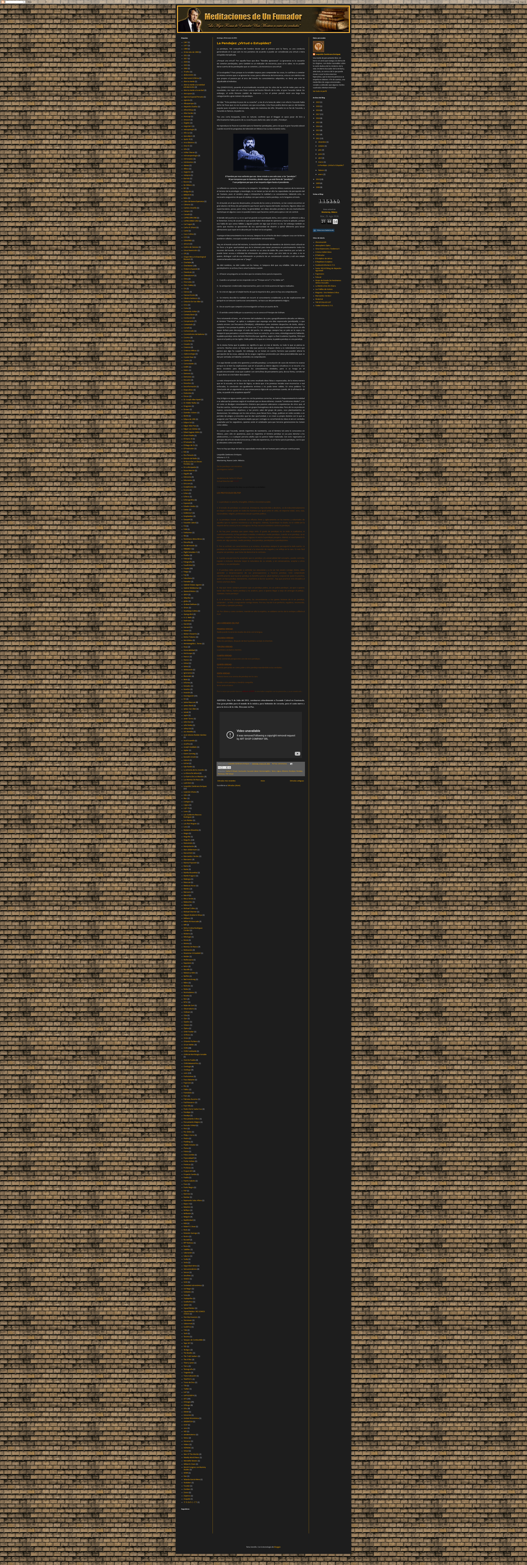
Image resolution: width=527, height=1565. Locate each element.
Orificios (187, 1035)
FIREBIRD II (188, 549)
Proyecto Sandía (190, 1174)
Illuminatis (187, 676)
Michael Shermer (190, 912)
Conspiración (189, 321)
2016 (318, 118)
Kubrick (186, 760)
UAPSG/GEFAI (189, 1396)
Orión (186, 1038)
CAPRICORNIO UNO (191, 221)
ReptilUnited (188, 1220)
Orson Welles (189, 1045)
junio (320, 154)
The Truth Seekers (191, 1356)
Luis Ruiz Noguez (190, 824)
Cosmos (187, 338)
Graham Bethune (190, 604)
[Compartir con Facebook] (227, 767)
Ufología (187, 1402)
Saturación (188, 1253)
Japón (186, 715)
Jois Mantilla (188, 732)
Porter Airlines (189, 1161)
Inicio (263, 781)
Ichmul (186, 663)
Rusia (186, 1246)
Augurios (187, 172)
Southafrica (188, 1302)
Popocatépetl (189, 1158)
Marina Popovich (190, 863)
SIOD (186, 1282)
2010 (318, 179)
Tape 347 (187, 1343)
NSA (185, 999)
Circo (186, 305)
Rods (186, 1230)
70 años (187, 72)
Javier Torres (188, 719)
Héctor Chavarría (190, 634)
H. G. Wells (188, 618)
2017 (185, 59)
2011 (318, 139)
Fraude (186, 569)
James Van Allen (190, 709)
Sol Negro (188, 1289)
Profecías (187, 1168)
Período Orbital (190, 1125)
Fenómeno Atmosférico (193, 539)
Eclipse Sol (188, 423)
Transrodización (190, 1376)
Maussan (187, 882)
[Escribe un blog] (221, 767)
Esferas (186, 497)
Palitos (186, 1090)
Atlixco (186, 169)
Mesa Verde (188, 899)
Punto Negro (189, 1188)
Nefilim (186, 976)
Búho (186, 198)
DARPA (186, 367)
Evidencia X (188, 513)
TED (185, 1347)
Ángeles (187, 123)
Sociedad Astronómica (192, 1285)
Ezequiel (187, 520)
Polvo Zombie (189, 1155)
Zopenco (187, 1496)
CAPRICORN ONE (190, 218)
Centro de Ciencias (191, 247)
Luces (186, 811)
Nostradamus (189, 993)
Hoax (186, 647)
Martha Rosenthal (190, 873)
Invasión (187, 693)
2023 (185, 65)
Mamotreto (188, 843)
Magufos (187, 840)
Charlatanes (188, 266)
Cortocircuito (189, 331)
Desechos (187, 383)
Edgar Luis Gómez (191, 429)
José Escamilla (189, 741)
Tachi (185, 1334)
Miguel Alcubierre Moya (193, 915)
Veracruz (187, 1441)
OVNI (186, 1048)
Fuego (186, 572)
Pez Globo (188, 1132)
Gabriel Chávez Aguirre (193, 585)
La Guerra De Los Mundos (194, 777)
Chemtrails (188, 272)
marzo (321, 162)
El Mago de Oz (189, 445)
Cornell (186, 328)
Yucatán (187, 1486)
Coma (186, 308)
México (186, 905)
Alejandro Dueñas (191, 107)
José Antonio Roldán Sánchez (195, 735)
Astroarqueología (191, 156)
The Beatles (188, 1353)
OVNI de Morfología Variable (195, 1055)
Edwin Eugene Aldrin (192, 432)
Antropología (189, 130)
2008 (318, 187)
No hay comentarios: (280, 764)
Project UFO (188, 1171)
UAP (185, 1392)
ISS (185, 699)
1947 (185, 42)
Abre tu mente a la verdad (194, 90)
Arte (185, 149)
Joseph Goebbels (190, 747)
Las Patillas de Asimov (324, 289)
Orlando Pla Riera (190, 1041)
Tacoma (187, 1337)
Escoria (186, 490)
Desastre (187, 380)
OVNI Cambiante (190, 1051)
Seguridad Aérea (190, 1266)
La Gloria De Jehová (191, 773)
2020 (185, 62)
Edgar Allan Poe (190, 426)
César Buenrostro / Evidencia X (327, 249)
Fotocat (187, 559)
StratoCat (319, 299)
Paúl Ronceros (189, 1103)
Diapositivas (188, 390)
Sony (185, 1295)
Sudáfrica (187, 1327)
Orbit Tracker (189, 1032)
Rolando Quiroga (190, 1233)
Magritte (187, 837)
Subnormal (188, 1324)
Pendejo (299, 771)
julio (320, 150)
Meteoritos (188, 902)
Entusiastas (188, 480)
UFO (185, 1399)
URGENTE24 (188, 1422)
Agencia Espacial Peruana (193, 97)
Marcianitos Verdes (191, 856)
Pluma (186, 1148)
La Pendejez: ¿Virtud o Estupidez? (244, 43)
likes (185, 798)
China (186, 279)
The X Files (188, 1360)
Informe (187, 683)
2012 (185, 55)
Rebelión (187, 1207)
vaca (185, 1428)
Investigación (189, 696)
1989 (185, 49)
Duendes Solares (190, 413)
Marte (186, 869)
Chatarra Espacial (190, 269)
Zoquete (187, 1499)
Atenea (186, 166)
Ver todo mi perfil (320, 91)
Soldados (187, 1292)
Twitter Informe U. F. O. (324, 306)
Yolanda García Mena (192, 1480)
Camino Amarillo (190, 208)
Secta (186, 1263)
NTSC (186, 1002)
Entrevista (187, 477)
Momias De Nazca (191, 947)
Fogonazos (319, 274)
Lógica (279, 771)
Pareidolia (188, 1093)
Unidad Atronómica (191, 1418)
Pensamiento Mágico (192, 1122)
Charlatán (187, 263)
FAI (185, 526)
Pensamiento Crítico (191, 1119)
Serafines (187, 1276)
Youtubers (187, 1483)
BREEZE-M (187, 195)
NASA (186, 966)
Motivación (188, 950)
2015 (318, 122)
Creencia (187, 347)
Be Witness (188, 185)
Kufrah (186, 763)
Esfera (186, 493)
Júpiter (186, 750)
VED (185, 1432)
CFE (185, 254)
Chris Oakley (188, 285)
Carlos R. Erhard (231, 771)
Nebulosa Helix (189, 973)
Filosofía (187, 542)
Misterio (285, 771)
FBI (185, 536)
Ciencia (186, 292)
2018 (318, 110)
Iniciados (187, 686)
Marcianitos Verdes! (323, 296)
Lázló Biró (187, 783)
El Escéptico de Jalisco (323, 259)
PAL (185, 1086)
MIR (185, 925)
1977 (185, 46)
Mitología (187, 937)
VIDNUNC (187, 1448)
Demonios (188, 377)
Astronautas (188, 159)
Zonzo (186, 1493)
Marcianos (188, 860)
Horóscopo (188, 653)
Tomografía (188, 1369)
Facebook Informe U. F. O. (325, 265)
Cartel (186, 231)
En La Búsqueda (190, 467)
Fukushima (188, 578)
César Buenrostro (190, 250)
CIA (185, 289)
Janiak (186, 712)
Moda (186, 940)
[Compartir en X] (224, 767)
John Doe (187, 722)
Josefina (187, 744)
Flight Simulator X (190, 552)
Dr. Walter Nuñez (190, 403)
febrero (321, 170)
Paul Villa (187, 1106)
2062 (185, 69)
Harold (186, 624)
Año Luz (187, 133)
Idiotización (188, 670)
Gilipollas (187, 598)
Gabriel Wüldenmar (191, 588)
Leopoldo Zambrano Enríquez (195, 786)
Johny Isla (187, 729)
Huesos (186, 657)
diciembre (322, 142)
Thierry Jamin (189, 1363)
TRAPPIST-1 (188, 1379)
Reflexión (187, 1214)
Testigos (187, 1350)
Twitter (186, 1389)
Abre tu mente (189, 82)
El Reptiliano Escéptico (323, 262)
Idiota (186, 667)
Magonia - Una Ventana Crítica (327, 293)
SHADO (186, 1279)
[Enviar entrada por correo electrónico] (291, 764)
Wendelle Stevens (190, 1461)
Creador (187, 344)
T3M (185, 1330)
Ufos (185, 1409)
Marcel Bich (188, 853)
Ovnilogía (187, 1067)
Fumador (187, 582)
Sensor (186, 1272)
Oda (185, 1015)
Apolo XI (187, 139)
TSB (185, 1386)
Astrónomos (188, 162)
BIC (185, 188)
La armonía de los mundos (194, 770)
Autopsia (187, 175)
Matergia (187, 879)
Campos (187, 211)
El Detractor (320, 255)
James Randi (188, 706)
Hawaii (186, 631)
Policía (186, 1152)
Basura (186, 182)
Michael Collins (189, 909)
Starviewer (188, 1320)
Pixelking (187, 1142)
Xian (185, 1476)
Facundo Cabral (252, 771)
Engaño (187, 474)
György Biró (188, 614)
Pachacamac (188, 1076)
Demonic (187, 374)
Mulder (186, 957)
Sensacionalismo (190, 1269)
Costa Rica (188, 341)
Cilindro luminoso (190, 298)
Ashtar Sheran (189, 153)
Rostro (186, 1237)
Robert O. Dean (190, 1227)
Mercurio (187, 892)
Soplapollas (188, 1299)
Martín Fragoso (190, 876)
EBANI (186, 416)
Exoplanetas (188, 516)
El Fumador (188, 442)
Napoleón (187, 963)
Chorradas (188, 282)
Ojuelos (187, 1022)
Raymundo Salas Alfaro (193, 1201)
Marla (186, 866)
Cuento (186, 361)
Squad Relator (189, 1308)
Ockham (187, 1012)
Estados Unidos (190, 506)
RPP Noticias (188, 1243)
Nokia (186, 989)
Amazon (187, 120)
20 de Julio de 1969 (191, 52)
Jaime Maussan (189, 702)
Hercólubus (188, 640)
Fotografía (188, 562)
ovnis (186, 1073)
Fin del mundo (189, 546)
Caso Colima (189, 234)
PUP (227, 774)
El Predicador (189, 449)
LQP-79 (186, 808)
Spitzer (186, 1305)
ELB (185, 452)
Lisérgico (187, 802)
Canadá (187, 215)
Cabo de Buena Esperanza (194, 201)
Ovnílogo (187, 1070)
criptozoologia (189, 354)
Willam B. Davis (190, 1464)
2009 (318, 183)
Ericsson (187, 484)
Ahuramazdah (320, 242)
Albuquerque (189, 104)
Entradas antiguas (297, 781)
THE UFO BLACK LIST (323, 302)
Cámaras (187, 205)
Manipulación (189, 846)
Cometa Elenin (189, 315)
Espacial (187, 503)
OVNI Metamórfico (191, 1063)
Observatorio (189, 1009)
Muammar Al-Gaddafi (192, 953)
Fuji (185, 575)
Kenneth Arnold (190, 757)
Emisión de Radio (190, 459)
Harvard (187, 627)
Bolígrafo (187, 192)
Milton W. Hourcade (191, 922)
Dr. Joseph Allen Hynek (192, 400)
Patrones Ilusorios (191, 1099)
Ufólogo (187, 1405)
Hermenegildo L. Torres (267, 771)
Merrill (186, 895)
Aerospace (188, 94)
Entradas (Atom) (234, 786)
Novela (186, 996)
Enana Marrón (189, 471)
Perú (185, 1129)
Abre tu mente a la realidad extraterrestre (194, 86)
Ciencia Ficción (189, 295)
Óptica (186, 1028)
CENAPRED (188, 241)
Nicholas (187, 986)
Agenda (187, 100)
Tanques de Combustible (193, 1340)
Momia (186, 944)
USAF (186, 1425)
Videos (186, 1445)
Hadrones (187, 621)
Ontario (187, 1025)
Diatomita (187, 393)
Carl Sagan (188, 224)
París (185, 1096)
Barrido (187, 179)
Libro (186, 795)
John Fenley (188, 725)
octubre (321, 146)
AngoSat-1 (188, 126)
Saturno (187, 1256)
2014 (318, 126)
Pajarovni (187, 1083)
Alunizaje (187, 117)
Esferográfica (189, 500)
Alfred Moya (188, 110)
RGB (185, 1223)
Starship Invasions (191, 1317)
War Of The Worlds (191, 1454)
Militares (187, 918)
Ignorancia (188, 673)
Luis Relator (188, 820)
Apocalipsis (188, 136)
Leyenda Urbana (190, 792)
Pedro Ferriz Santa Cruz (193, 1109)
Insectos (187, 689)
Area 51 (187, 146)
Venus (186, 1438)
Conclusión (242, 771)
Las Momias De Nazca (192, 780)
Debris (186, 370)
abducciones (189, 75)
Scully (186, 1259)
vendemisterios (190, 1435)
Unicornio (187, 1415)
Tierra (186, 1366)
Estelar (186, 510)
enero (320, 174)
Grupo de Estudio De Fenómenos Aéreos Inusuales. (328, 282)
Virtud (231, 774)
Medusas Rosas (190, 886)
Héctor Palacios (190, 637)
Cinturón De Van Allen (192, 302)
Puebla (186, 1178)
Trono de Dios (189, 1383)
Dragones (187, 406)
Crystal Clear (189, 357)
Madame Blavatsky (191, 830)
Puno (186, 1184)
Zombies (187, 1489)
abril (320, 158)
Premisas (221, 774)
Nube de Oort (189, 1006)
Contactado (188, 325)
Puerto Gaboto (189, 1181)
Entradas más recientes (227, 781)
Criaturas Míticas (190, 351)
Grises (186, 608)
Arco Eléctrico (189, 143)
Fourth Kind (188, 565)
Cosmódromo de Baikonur (194, 334)
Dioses (186, 396)
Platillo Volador (190, 1145)
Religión (187, 1217)
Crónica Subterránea (323, 252)
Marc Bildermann (190, 850)
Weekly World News (191, 1458)
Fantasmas (188, 533)
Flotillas (187, 555)
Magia (186, 833)
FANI (185, 529)
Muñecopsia (188, 960)
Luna (185, 827)
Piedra (186, 1139)
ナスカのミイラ (190, 1502)
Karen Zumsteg (189, 754)
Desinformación (190, 387)
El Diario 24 (188, 439)
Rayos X (187, 1204)
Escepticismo (189, 487)
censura (187, 244)
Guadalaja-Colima (191, 611)
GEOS (186, 595)
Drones (186, 410)
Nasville (187, 970)
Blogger (277, 1547)
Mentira (187, 889)
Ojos (185, 1019)
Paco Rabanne (189, 1080)
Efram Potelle (189, 436)
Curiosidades (189, 364)
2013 (318, 130)
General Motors (190, 591)
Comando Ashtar (190, 312)
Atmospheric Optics (323, 246)
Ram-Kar (187, 1194)
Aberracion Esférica (191, 78)
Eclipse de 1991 (190, 419)
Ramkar (187, 1197)
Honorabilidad (189, 650)
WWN (186, 1473)
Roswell (187, 1240)
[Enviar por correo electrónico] (219, 767)
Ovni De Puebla (189, 1060)
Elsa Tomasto (189, 455)
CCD (185, 237)
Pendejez (292, 771)
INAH (185, 680)
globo (186, 601)
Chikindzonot (189, 276)
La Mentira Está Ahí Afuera (325, 286)
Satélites (187, 1250)
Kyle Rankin (188, 767)
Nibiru (186, 983)
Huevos (186, 660)
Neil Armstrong (190, 979)
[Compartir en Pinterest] (229, 767)
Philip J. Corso (189, 1135)
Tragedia (187, 1373)
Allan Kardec (188, 113)
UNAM (186, 1412)
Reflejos (187, 1210)
